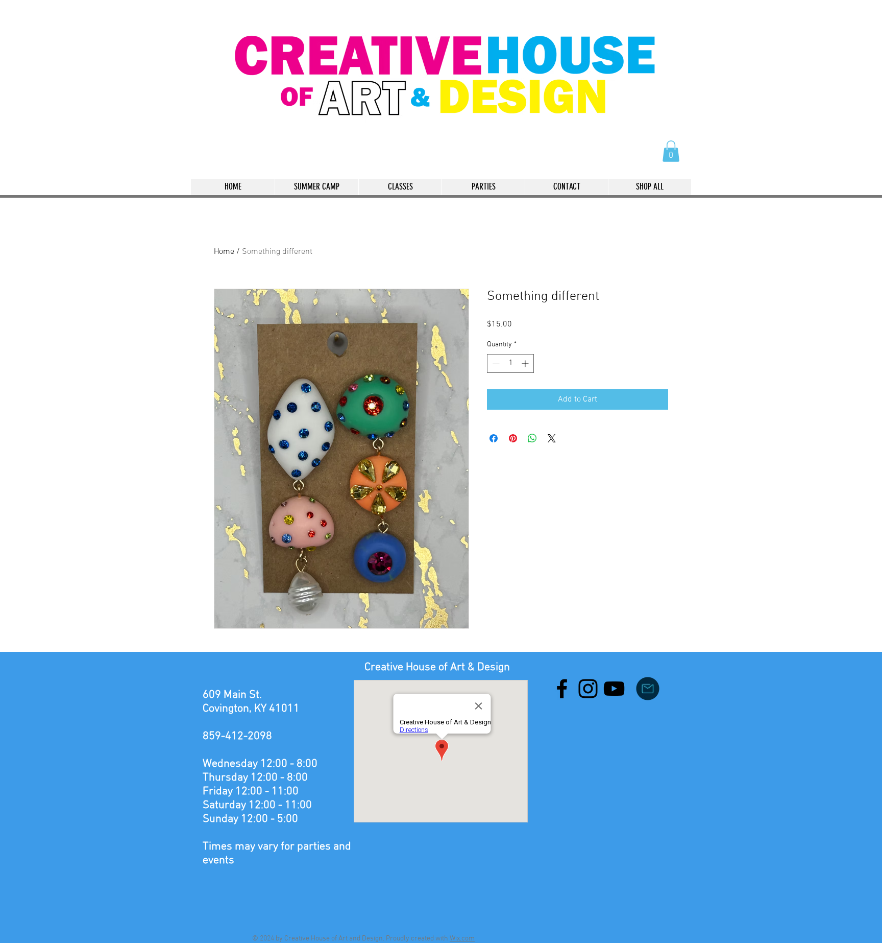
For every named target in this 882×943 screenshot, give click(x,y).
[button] (671, 151)
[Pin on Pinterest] (513, 438)
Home (224, 252)
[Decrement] (494, 363)
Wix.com (462, 938)
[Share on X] (552, 438)
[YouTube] (614, 688)
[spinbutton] (510, 363)
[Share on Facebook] (493, 438)
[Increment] (526, 363)
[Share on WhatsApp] (532, 438)
